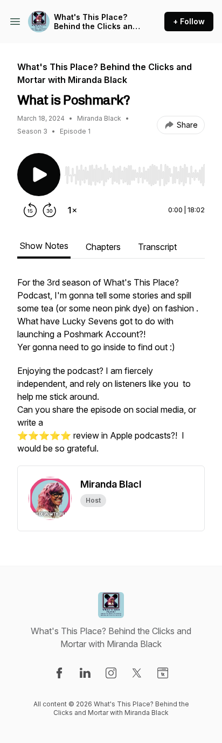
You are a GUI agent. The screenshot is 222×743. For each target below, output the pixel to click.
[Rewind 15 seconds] (30, 210)
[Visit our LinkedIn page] (85, 673)
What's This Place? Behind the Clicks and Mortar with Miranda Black (95, 21)
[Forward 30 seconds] (49, 210)
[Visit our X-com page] (136, 673)
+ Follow (189, 21)
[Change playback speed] (72, 210)
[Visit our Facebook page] (59, 673)
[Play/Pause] (38, 174)
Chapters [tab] (103, 246)
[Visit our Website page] (162, 673)
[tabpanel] (111, 371)
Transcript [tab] (157, 246)
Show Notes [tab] (43, 245)
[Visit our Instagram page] (111, 673)
